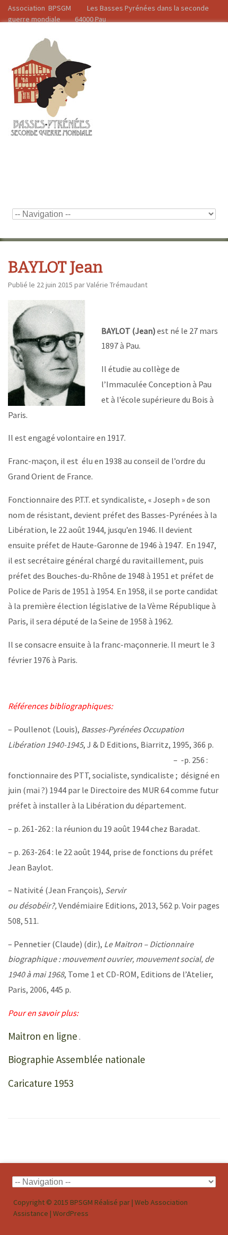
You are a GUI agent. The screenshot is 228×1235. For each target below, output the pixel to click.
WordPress (71, 1213)
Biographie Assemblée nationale (76, 1059)
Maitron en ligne (42, 1036)
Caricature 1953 (40, 1083)
